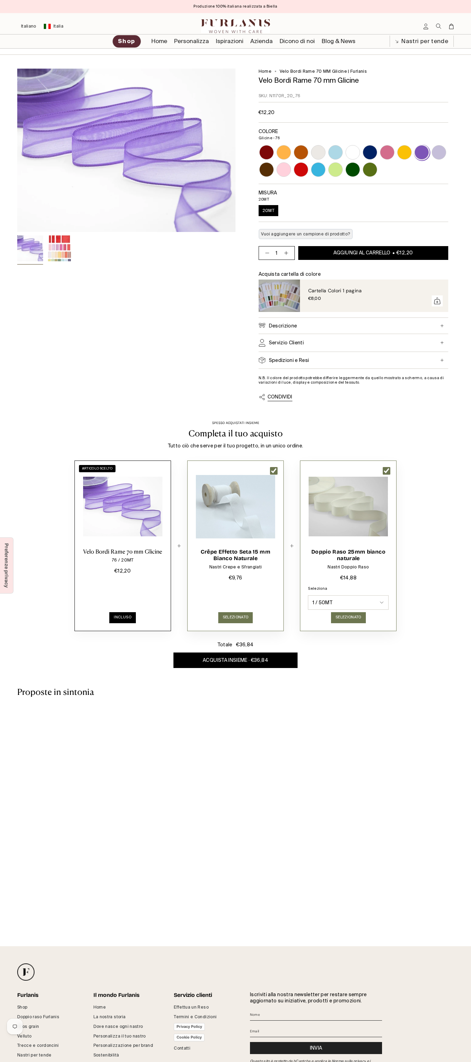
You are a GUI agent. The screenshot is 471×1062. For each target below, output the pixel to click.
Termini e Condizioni (195, 1017)
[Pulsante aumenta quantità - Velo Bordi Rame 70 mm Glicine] (287, 253)
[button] (191, 41)
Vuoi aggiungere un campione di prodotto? (305, 234)
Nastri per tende (424, 41)
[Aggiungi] (437, 300)
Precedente (17, 150)
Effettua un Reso (191, 1007)
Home (265, 71)
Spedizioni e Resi (289, 360)
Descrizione (283, 326)
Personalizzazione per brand (123, 1045)
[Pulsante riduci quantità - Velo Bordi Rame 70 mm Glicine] (266, 253)
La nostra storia (109, 1017)
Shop (22, 1007)
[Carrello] (451, 26)
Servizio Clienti (286, 343)
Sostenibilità (106, 1055)
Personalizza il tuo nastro (119, 1036)
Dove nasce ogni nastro (118, 1026)
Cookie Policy (189, 1037)
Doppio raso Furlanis (38, 1017)
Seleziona (317, 588)
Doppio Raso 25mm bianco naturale (348, 555)
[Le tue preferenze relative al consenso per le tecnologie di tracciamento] (6, 565)
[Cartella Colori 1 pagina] (279, 296)
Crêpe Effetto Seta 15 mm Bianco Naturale (235, 555)
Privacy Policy (189, 1026)
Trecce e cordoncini (38, 1045)
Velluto (24, 1036)
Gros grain (28, 1026)
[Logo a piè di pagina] (25, 972)
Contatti (182, 1048)
